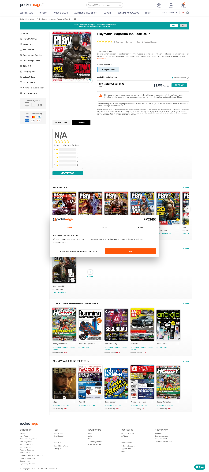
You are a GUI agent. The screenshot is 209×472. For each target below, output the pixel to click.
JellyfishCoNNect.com (163, 442)
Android (90, 436)
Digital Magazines (94, 444)
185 (75, 19)
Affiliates (124, 436)
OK (130, 251)
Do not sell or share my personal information (78, 251)
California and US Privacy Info (31, 455)
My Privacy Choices (27, 464)
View (184, 234)
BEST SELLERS (26, 13)
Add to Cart (166, 234)
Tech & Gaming (42, 19)
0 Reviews (118, 42)
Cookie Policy (25, 461)
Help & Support (30, 93)
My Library (28, 44)
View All (186, 188)
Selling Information (128, 446)
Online (90, 439)
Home (25, 33)
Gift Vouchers (29, 82)
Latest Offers (29, 77)
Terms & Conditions (27, 458)
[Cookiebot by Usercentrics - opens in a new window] (145, 219)
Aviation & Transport (85, 13)
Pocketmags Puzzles (32, 55)
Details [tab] (105, 227)
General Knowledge (128, 13)
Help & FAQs (58, 433)
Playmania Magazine (64, 19)
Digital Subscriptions (27, 19)
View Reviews (67, 173)
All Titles (23, 433)
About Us (158, 433)
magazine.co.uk (161, 439)
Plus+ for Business (27, 450)
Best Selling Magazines (28, 439)
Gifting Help (58, 449)
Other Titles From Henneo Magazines (75, 303)
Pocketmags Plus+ (31, 60)
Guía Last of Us (59, 286)
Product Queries (127, 433)
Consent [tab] (68, 227)
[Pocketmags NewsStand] (32, 4)
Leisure (107, 13)
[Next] (187, 209)
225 (158, 228)
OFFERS (43, 13)
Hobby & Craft (60, 13)
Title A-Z (27, 66)
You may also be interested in (70, 361)
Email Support (59, 436)
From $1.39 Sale (30, 39)
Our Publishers (25, 447)
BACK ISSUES (59, 187)
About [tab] (140, 227)
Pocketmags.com (161, 436)
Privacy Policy (25, 453)
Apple (90, 433)
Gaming (52, 19)
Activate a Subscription (33, 88)
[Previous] (54, 209)
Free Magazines (26, 442)
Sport (148, 13)
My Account (28, 50)
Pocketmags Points (95, 442)
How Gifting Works (61, 446)
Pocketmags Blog (26, 444)
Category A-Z (29, 71)
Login (123, 451)
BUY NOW (179, 85)
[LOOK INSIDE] (71, 81)
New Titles (24, 436)
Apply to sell (126, 449)
